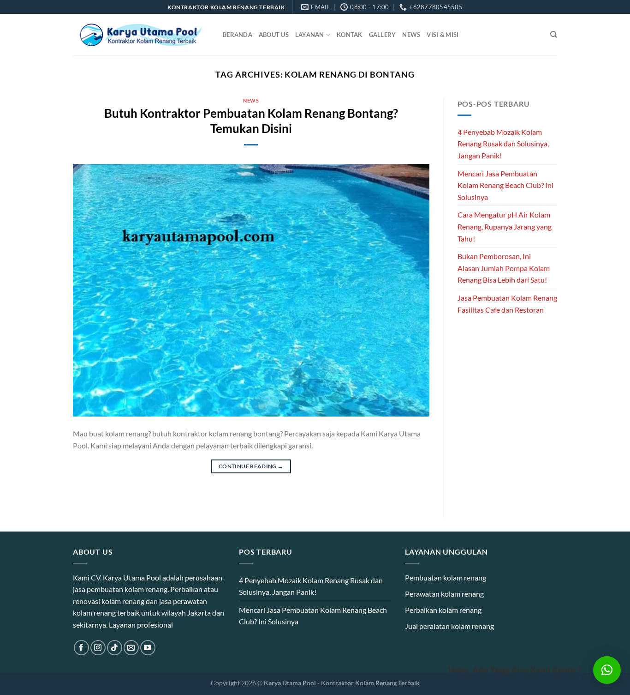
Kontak (350, 34)
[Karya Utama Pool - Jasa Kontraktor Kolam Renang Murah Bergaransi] (141, 35)
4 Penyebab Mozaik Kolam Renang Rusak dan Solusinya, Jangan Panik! (503, 143)
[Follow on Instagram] (98, 647)
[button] (607, 670)
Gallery (382, 34)
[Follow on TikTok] (114, 647)
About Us (274, 34)
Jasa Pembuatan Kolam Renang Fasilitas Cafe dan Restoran (507, 303)
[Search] (553, 34)
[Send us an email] (131, 647)
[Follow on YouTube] (147, 647)
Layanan (309, 34)
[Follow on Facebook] (81, 647)
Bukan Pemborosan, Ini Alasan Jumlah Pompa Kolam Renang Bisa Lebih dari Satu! (504, 268)
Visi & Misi (442, 34)
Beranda (237, 34)
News (411, 34)
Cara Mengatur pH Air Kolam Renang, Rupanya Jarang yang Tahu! (505, 226)
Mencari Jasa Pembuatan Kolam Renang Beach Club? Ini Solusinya (505, 185)
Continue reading (251, 466)
